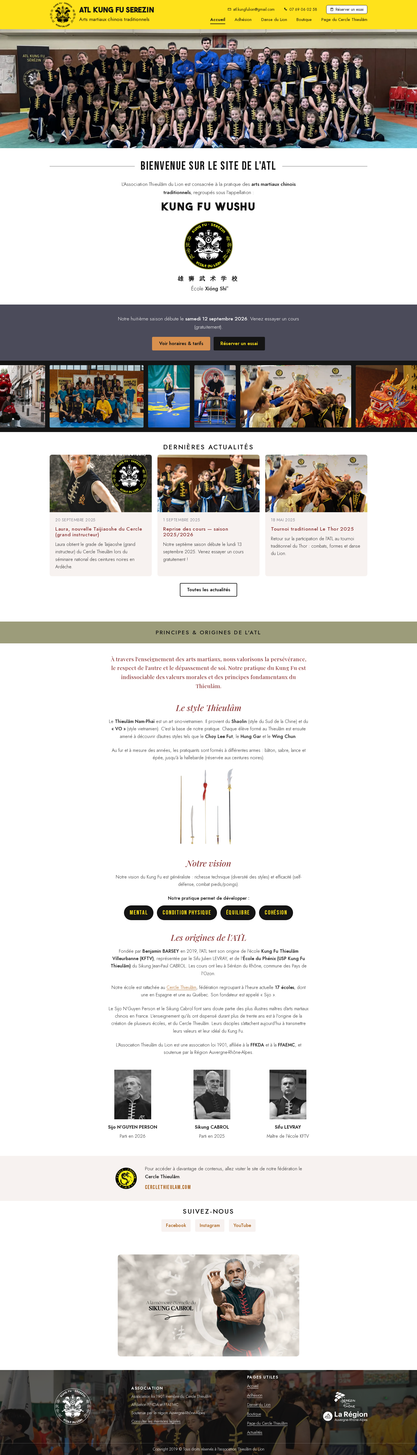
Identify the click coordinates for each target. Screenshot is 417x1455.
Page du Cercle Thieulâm (344, 20)
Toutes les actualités (208, 589)
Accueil (217, 19)
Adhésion (243, 19)
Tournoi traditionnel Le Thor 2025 (312, 529)
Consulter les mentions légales (156, 1421)
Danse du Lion (274, 19)
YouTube (242, 1225)
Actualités (254, 1432)
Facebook (176, 1225)
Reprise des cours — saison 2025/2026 (195, 531)
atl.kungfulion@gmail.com (254, 9)
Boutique (304, 20)
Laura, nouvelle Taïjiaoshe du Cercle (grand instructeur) (98, 531)
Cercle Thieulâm (181, 987)
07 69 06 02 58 (303, 9)
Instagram (210, 1225)
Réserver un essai (350, 9)
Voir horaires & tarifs (181, 343)
